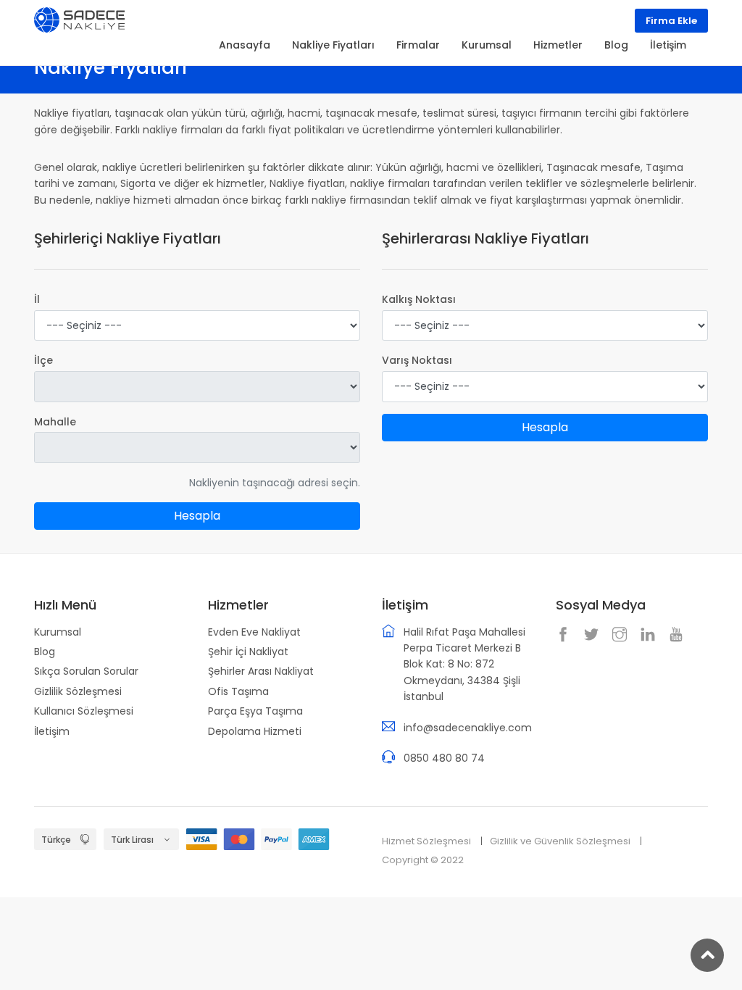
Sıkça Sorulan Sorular (86, 671)
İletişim (52, 731)
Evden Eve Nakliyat (254, 632)
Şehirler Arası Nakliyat (261, 671)
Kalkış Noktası (419, 299)
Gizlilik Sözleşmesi (78, 691)
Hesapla (197, 515)
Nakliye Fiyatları (333, 45)
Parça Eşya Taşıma (255, 711)
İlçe (43, 360)
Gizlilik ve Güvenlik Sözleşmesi (560, 841)
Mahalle (55, 422)
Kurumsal (57, 632)
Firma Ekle (671, 21)
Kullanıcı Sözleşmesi (83, 711)
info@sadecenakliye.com (468, 727)
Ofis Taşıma (238, 691)
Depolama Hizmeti (254, 731)
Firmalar (418, 45)
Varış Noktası (417, 360)
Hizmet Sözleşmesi (426, 841)
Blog (44, 651)
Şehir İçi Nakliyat (248, 651)
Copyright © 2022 (423, 860)
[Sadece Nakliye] (79, 19)
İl (37, 299)
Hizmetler (558, 45)
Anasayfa (244, 45)
